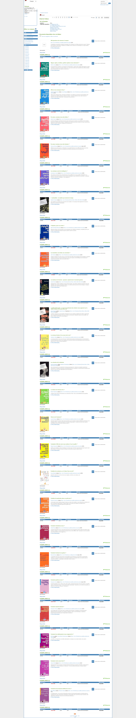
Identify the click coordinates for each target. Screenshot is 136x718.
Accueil (43, 15)
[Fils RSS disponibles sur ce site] (75, 713)
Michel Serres (53, 119)
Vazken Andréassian (55, 91)
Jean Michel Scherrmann (63, 636)
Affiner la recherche (54, 36)
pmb (75, 716)
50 (99, 17)
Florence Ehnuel (54, 146)
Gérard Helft (53, 663)
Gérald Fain (53, 527)
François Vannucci (54, 500)
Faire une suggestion (46, 36)
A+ (27, 16)
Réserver (107, 52)
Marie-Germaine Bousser (55, 227)
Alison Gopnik (53, 311)
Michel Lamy (53, 64)
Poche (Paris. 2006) (54, 30)
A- (24, 16)
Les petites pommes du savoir (56, 29)
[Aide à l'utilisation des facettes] (35, 29)
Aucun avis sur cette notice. (100, 40)
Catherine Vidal (54, 337)
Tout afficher (106, 17)
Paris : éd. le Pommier (55, 42)
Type (25, 32)
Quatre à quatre (53, 31)
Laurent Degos (53, 419)
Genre (25, 38)
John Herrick (53, 254)
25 (96, 17)
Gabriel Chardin (54, 199)
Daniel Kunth (53, 281)
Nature (25, 35)
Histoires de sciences (54, 27)
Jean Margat (64, 91)
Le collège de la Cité (54, 24)
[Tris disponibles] (40, 36)
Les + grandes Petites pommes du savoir (58, 26)
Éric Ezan (52, 636)
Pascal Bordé (53, 473)
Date (25, 45)
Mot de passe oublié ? (104, 4)
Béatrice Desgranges (65, 364)
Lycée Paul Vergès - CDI (74, 715)
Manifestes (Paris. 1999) (54, 28)
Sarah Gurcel (62, 311)
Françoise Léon (54, 582)
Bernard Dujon (53, 554)
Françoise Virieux (54, 608)
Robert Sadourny (54, 391)
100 (102, 17)
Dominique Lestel (54, 173)
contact (26, 13)
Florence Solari (62, 690)
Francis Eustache (54, 364)
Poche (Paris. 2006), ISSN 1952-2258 (76, 199)
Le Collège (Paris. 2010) (55, 25)
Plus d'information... (56, 48)
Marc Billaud (53, 690)
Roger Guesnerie (54, 446)
